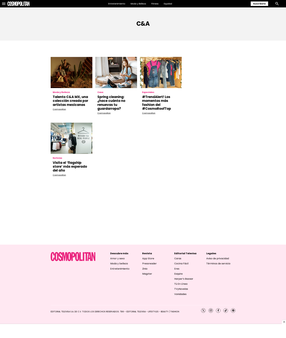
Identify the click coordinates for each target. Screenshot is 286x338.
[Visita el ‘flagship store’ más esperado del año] (71, 138)
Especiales (148, 92)
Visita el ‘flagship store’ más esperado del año (70, 166)
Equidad (168, 3)
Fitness (154, 3)
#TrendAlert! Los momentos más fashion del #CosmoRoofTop (156, 103)
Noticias (57, 158)
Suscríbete (259, 3)
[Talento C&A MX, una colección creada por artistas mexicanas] (71, 72)
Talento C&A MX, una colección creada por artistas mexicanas (70, 101)
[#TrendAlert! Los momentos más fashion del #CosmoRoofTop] (161, 72)
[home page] (18, 3)
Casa (100, 92)
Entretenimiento (116, 3)
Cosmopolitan (59, 109)
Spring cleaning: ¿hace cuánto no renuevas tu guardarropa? (111, 103)
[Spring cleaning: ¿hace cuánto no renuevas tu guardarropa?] (116, 72)
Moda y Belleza (138, 3)
